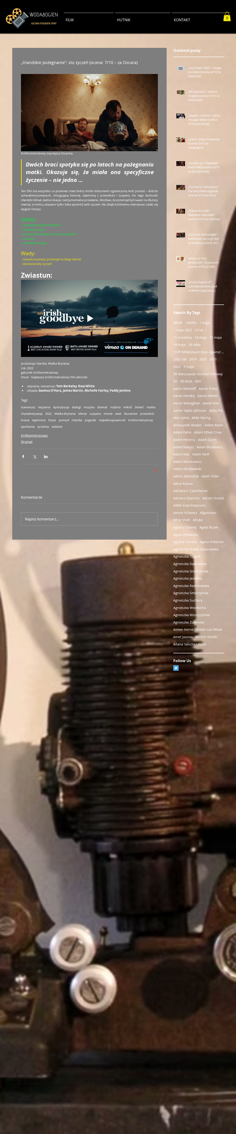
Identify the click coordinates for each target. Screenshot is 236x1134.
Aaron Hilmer (208, 395)
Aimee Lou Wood (209, 629)
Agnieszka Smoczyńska (190, 593)
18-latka (194, 344)
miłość (127, 407)
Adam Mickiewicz (210, 447)
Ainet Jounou (183, 637)
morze (108, 413)
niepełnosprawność (112, 420)
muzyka (89, 407)
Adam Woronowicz (187, 461)
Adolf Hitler (210, 476)
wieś (118, 413)
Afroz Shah (181, 520)
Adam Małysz (183, 447)
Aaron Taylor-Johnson (189, 410)
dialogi (76, 407)
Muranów (130, 413)
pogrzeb (90, 420)
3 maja (188, 366)
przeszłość (147, 413)
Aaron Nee (211, 403)
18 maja (179, 344)
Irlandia (77, 420)
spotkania (28, 426)
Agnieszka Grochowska (190, 571)
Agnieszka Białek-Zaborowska (195, 549)
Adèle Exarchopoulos (189, 505)
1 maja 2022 (182, 330)
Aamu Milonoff (184, 388)
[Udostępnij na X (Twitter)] (34, 456)
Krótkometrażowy (34, 435)
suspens (95, 413)
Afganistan (208, 512)
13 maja (201, 337)
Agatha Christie (185, 542)
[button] (227, 16)
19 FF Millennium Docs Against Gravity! (198, 352)
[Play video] (89, 318)
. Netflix (191, 322)
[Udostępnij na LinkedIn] (46, 456)
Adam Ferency (184, 439)
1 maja (204, 322)
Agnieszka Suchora (187, 600)
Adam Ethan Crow (208, 432)
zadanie (57, 426)
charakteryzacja (31, 413)
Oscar (52, 420)
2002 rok (179, 359)
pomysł (64, 420)
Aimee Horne (183, 629)
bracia (25, 420)
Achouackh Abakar (187, 425)
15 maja (215, 337)
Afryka (198, 520)
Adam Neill (200, 454)
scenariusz (28, 407)
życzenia (43, 426)
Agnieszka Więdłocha (189, 607)
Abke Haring (201, 417)
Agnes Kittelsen (212, 542)
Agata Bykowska (185, 534)
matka (151, 407)
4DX (198, 381)
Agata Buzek (208, 527)
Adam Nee (181, 454)
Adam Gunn (207, 439)
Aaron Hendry (184, 395)
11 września (182, 337)
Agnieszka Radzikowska (191, 586)
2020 (203, 359)
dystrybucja (61, 407)
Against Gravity (185, 527)
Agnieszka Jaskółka (187, 578)
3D (175, 381)
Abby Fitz (216, 410)
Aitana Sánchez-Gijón (189, 644)
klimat (82, 413)
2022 (48, 413)
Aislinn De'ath (206, 637)
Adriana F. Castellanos (190, 491)
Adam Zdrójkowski (187, 469)
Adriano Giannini (186, 498)
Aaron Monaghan (186, 403)
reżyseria (44, 407)
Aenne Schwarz (185, 512)
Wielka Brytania (65, 413)
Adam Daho (182, 432)
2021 (213, 359)
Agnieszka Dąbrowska (190, 564)
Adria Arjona (183, 483)
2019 (193, 359)
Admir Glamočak (186, 476)
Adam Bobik (214, 425)
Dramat (26, 441)
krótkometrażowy (140, 420)
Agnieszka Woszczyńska (191, 615)
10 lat (199, 330)
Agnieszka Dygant (187, 556)
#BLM (177, 322)
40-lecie (186, 381)
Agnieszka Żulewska (188, 622)
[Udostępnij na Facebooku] (23, 456)
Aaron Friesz (208, 388)
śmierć (139, 407)
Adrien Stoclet (213, 498)
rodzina (115, 407)
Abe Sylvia (181, 417)
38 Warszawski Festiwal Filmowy (198, 374)
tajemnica (38, 420)
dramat (102, 407)
